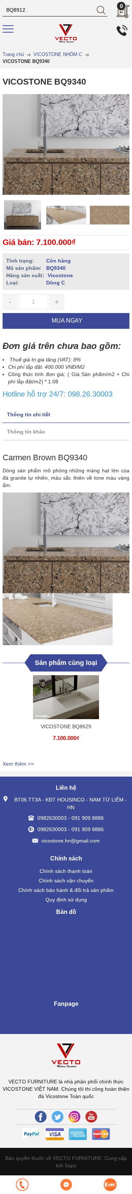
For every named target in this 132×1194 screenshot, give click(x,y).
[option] (23, 215)
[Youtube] (91, 1116)
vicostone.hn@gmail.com (70, 841)
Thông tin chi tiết (28, 414)
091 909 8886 (88, 818)
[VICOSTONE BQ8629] (66, 697)
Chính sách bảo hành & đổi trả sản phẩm (66, 890)
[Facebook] (41, 1116)
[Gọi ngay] (22, 1184)
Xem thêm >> (18, 764)
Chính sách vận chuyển (66, 881)
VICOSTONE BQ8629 (66, 726)
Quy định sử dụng (66, 900)
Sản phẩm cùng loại (66, 662)
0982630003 (52, 818)
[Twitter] (57, 1116)
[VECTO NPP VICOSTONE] (66, 33)
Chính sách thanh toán (66, 871)
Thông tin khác (26, 432)
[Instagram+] (74, 1116)
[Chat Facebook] (66, 1184)
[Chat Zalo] (110, 1184)
